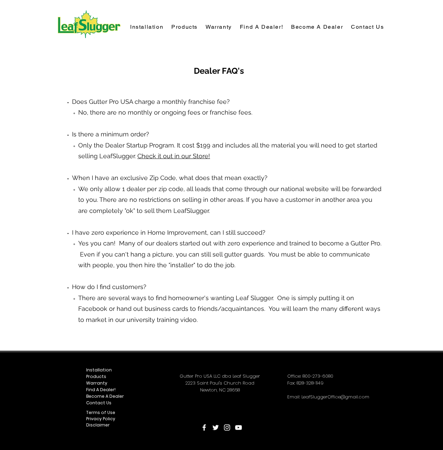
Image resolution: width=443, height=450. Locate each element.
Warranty (96, 383)
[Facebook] (204, 427)
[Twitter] (215, 427)
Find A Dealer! (101, 390)
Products (96, 376)
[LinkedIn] (227, 427)
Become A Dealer (105, 396)
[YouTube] (238, 427)
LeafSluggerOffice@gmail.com (335, 397)
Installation (99, 370)
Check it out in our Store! (173, 156)
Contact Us (98, 403)
